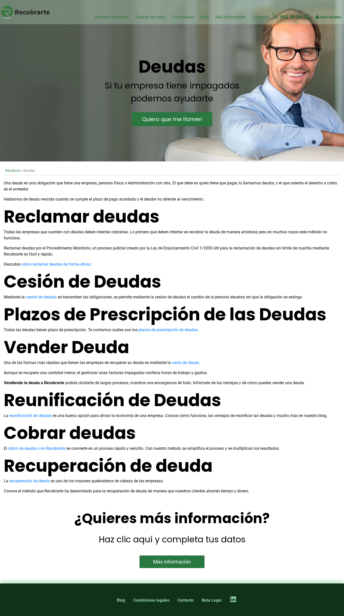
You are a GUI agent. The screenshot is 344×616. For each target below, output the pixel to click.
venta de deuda (185, 362)
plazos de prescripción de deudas (168, 329)
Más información (172, 562)
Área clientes (330, 17)
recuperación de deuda (29, 481)
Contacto (186, 600)
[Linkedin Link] (233, 599)
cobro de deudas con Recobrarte (36, 448)
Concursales (183, 17)
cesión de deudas (41, 297)
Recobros (12, 171)
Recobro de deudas (112, 17)
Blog (204, 17)
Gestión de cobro (150, 17)
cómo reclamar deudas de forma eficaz (56, 264)
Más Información (230, 17)
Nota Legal (211, 600)
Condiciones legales (151, 600)
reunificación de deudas (30, 415)
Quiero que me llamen (172, 119)
